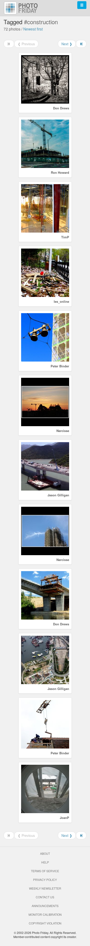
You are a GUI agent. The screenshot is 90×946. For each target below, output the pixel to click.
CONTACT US (45, 897)
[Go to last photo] (81, 44)
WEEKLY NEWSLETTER (45, 888)
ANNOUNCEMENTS (45, 906)
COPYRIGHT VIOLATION (45, 923)
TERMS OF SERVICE (45, 871)
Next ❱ (66, 43)
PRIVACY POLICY (45, 880)
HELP (45, 862)
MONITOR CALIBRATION (45, 914)
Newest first (33, 28)
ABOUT (45, 853)
